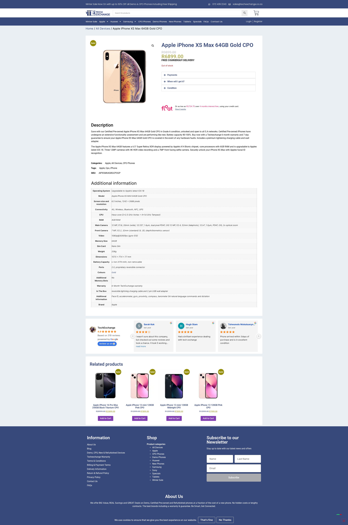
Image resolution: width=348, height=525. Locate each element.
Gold (114, 272)
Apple (102, 21)
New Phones (175, 21)
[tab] (208, 75)
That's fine (206, 519)
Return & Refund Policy (98, 473)
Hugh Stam (192, 324)
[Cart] (256, 12)
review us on (105, 343)
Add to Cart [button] (105, 418)
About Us (91, 444)
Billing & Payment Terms (99, 465)
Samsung (128, 21)
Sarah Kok (149, 324)
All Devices (103, 28)
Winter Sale (91, 21)
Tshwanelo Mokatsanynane (242, 324)
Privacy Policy (93, 477)
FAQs (206, 21)
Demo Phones (160, 21)
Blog (89, 448)
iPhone (113, 168)
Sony (154, 470)
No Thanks (225, 519)
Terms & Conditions (96, 461)
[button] (152, 45)
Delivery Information (96, 469)
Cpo (107, 168)
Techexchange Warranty (98, 457)
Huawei (114, 21)
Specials (197, 21)
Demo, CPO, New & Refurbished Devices (106, 452)
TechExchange (106, 327)
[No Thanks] (343, 520)
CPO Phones (144, 21)
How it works (180, 109)
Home (89, 28)
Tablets (187, 21)
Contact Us (216, 21)
